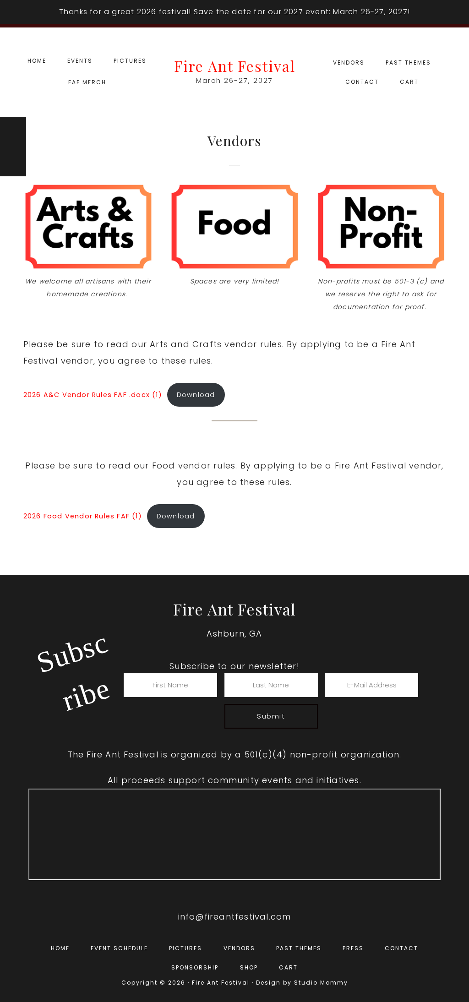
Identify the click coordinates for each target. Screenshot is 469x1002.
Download (196, 394)
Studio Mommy (321, 982)
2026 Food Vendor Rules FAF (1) (82, 516)
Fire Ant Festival (234, 66)
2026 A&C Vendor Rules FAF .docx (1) (92, 394)
